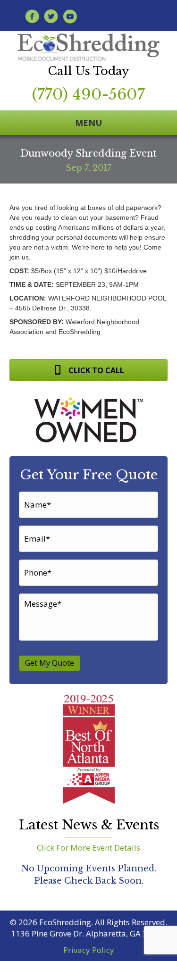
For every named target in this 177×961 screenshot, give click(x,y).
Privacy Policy (88, 949)
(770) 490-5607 (88, 94)
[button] (88, 370)
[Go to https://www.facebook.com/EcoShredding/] (32, 17)
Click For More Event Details (88, 847)
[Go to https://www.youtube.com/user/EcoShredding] (70, 17)
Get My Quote (49, 663)
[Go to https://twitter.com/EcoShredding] (51, 17)
